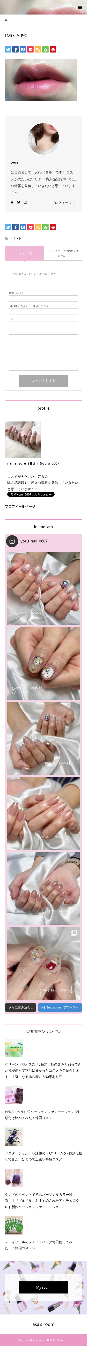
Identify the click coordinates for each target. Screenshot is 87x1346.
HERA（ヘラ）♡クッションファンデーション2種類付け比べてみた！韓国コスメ (42, 1114)
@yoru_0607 (49, 463)
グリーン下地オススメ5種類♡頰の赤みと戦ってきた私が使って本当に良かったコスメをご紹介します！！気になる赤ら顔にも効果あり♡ (43, 1070)
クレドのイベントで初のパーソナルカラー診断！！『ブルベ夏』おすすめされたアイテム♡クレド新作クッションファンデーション (42, 1200)
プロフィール (61, 202)
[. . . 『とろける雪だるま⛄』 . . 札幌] (43, 663)
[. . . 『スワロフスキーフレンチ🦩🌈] (43, 738)
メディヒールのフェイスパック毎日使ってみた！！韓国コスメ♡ (38, 1245)
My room (43, 1287)
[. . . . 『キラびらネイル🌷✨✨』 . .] (43, 588)
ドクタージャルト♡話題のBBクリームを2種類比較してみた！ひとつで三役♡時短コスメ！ (43, 1156)
